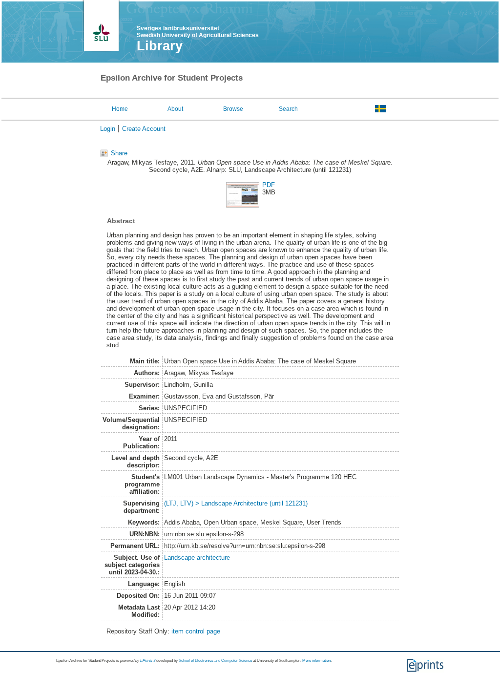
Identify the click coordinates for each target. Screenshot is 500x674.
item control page (195, 631)
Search (288, 108)
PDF (268, 185)
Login (107, 128)
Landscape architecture (197, 557)
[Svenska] (380, 108)
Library (160, 46)
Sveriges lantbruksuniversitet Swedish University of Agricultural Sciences (198, 32)
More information (316, 660)
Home (120, 108)
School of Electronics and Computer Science (215, 660)
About (175, 108)
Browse (233, 108)
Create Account (144, 128)
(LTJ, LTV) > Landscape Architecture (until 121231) (236, 503)
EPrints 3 (147, 660)
